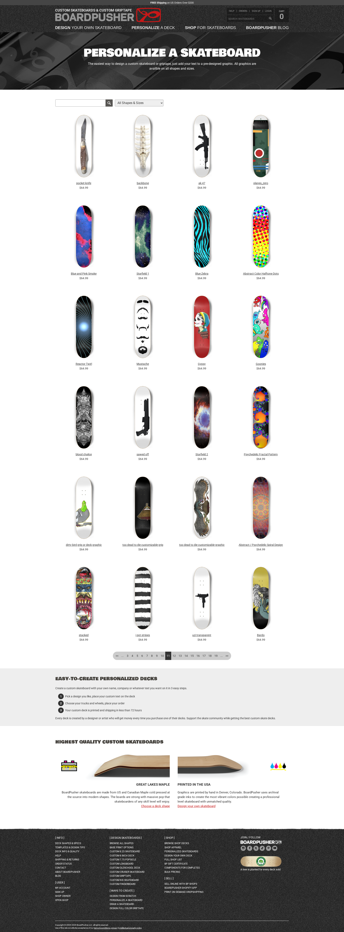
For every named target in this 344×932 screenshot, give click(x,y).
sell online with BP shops (180, 883)
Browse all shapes (121, 843)
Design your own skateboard (196, 806)
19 (216, 655)
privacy (114, 928)
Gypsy (202, 363)
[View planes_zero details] (260, 147)
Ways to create (122, 890)
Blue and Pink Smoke (84, 273)
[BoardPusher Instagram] (243, 848)
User (60, 882)
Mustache (143, 363)
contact (60, 867)
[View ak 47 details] (201, 147)
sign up (256, 11)
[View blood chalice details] (83, 418)
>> (227, 655)
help (231, 11)
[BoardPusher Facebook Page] (249, 848)
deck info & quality (67, 851)
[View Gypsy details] (201, 328)
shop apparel (173, 847)
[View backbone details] (142, 147)
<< (117, 655)
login (268, 11)
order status (63, 863)
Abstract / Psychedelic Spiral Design (261, 544)
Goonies (261, 363)
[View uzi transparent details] (201, 599)
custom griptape (120, 876)
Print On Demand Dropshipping (183, 892)
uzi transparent (201, 635)
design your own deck (178, 855)
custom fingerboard (123, 884)
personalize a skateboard (126, 900)
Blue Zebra (201, 273)
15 (192, 655)
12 (174, 655)
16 (198, 655)
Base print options (121, 847)
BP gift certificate (176, 863)
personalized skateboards (181, 851)
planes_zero (260, 183)
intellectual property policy (130, 928)
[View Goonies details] (260, 328)
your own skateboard (88, 28)
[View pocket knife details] (83, 147)
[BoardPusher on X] (256, 848)
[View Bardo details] (260, 599)
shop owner (62, 896)
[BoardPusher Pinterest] (268, 848)
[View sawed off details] (142, 418)
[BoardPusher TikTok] (262, 848)
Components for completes (182, 867)
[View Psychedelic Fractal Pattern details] (260, 418)
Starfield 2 (201, 454)
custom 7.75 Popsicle (123, 859)
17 (204, 655)
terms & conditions (102, 928)
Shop (169, 837)
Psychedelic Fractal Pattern (261, 454)
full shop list (173, 859)
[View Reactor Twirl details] (83, 328)
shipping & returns (67, 859)
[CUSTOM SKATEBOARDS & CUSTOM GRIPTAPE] (108, 21)
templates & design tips (70, 847)
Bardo (261, 635)
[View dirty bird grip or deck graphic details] (83, 508)
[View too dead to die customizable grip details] (142, 508)
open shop (61, 900)
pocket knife (83, 183)
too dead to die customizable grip (142, 544)
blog (267, 28)
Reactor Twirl (84, 363)
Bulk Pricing (172, 872)
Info (60, 837)
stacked (84, 635)
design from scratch (123, 896)
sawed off (143, 454)
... (122, 655)
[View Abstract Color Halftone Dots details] (260, 237)
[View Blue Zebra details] (201, 237)
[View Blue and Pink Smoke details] (83, 237)
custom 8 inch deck (122, 855)
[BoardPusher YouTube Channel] (274, 848)
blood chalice (84, 454)
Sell (169, 878)
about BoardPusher (67, 872)
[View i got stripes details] (142, 599)
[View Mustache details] (142, 328)
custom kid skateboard (124, 880)
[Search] (270, 18)
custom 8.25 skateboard (125, 851)
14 (186, 655)
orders (243, 11)
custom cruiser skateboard (127, 872)
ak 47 (201, 183)
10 (162, 655)
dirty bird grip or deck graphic (84, 544)
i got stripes (143, 635)
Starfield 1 (143, 273)
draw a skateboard (122, 904)
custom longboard (122, 863)
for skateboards (210, 28)
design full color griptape (127, 908)
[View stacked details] (83, 599)
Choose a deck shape (155, 806)
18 (210, 655)
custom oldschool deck (125, 867)
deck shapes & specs (68, 843)
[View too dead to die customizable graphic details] (201, 508)
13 (180, 655)
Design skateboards (125, 837)
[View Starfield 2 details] (201, 418)
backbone (143, 183)
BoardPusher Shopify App (180, 887)
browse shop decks (176, 843)
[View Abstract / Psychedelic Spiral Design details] (260, 508)
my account (62, 887)
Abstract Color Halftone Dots (261, 273)
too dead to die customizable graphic (202, 544)
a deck (153, 28)
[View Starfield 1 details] (142, 237)
